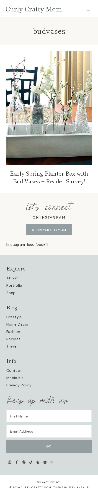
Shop (11, 292)
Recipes (13, 339)
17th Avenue (79, 487)
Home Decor (17, 324)
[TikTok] (31, 462)
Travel (12, 346)
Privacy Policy (19, 385)
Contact (14, 370)
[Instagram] (9, 462)
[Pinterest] (24, 462)
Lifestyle (14, 317)
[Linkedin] (45, 462)
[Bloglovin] (52, 462)
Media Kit (14, 377)
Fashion (13, 331)
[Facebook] (16, 462)
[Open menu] (88, 9)
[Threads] (38, 462)
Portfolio (14, 285)
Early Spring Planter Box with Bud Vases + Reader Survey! (49, 177)
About (12, 278)
